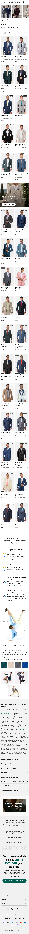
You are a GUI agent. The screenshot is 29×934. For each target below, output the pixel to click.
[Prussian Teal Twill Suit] (7, 247)
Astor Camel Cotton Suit (5, 404)
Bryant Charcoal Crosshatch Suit (6, 230)
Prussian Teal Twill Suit (5, 259)
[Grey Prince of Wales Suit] (21, 421)
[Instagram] (8, 909)
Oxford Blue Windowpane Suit (19, 494)
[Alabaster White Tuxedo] (21, 392)
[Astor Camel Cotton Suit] (7, 392)
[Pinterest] (21, 909)
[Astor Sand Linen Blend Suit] (21, 133)
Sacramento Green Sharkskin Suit (6, 87)
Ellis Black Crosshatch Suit (6, 375)
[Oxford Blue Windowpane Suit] (21, 482)
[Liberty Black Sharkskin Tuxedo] (21, 451)
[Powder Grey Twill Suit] (21, 45)
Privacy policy (8, 918)
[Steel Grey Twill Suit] (7, 512)
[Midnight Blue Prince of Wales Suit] (7, 421)
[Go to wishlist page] (23, 2)
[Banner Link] (14, 805)
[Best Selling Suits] (6, 13)
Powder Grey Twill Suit (19, 57)
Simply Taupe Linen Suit (5, 316)
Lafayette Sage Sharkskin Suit (5, 173)
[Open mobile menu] (2, 2)
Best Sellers (22, 33)
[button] (5, 2)
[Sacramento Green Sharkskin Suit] (7, 74)
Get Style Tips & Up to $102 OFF (14, 881)
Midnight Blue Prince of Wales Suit (6, 434)
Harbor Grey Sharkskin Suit (19, 116)
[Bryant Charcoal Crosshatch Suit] (7, 218)
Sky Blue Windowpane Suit (19, 346)
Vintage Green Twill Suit (5, 345)
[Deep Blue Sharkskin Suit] (7, 104)
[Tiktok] (17, 909)
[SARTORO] (14, 2)
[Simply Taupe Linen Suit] (7, 305)
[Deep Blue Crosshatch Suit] (7, 45)
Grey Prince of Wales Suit (19, 433)
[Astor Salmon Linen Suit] (21, 276)
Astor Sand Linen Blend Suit (20, 145)
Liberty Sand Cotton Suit (5, 493)
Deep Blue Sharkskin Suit (5, 116)
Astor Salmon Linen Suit (19, 288)
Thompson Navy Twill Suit (20, 230)
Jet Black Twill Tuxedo (5, 145)
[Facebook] (12, 909)
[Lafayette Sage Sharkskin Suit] (7, 162)
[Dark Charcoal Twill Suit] (21, 305)
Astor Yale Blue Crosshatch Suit (20, 375)
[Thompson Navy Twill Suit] (21, 218)
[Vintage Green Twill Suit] (7, 333)
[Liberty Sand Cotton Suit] (7, 482)
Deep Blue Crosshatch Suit (6, 57)
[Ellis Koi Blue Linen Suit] (21, 247)
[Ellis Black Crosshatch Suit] (7, 364)
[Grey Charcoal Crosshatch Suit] (7, 276)
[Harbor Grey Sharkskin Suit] (21, 104)
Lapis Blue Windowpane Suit (5, 464)
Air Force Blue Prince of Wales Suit (20, 174)
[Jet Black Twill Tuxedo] (7, 133)
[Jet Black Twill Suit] (21, 74)
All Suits (15, 33)
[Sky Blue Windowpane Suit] (21, 333)
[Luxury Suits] (17, 13)
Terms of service (19, 918)
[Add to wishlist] (13, 56)
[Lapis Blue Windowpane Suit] (7, 451)
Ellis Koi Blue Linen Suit (19, 259)
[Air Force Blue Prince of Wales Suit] (21, 162)
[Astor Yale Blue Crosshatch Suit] (21, 364)
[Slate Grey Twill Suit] (21, 512)
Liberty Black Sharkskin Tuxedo (19, 464)
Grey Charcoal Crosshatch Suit (6, 288)
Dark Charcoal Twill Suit (19, 316)
